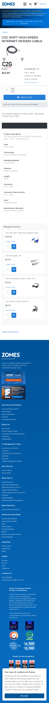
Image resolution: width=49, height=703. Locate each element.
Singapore (5, 568)
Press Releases (7, 537)
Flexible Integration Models (12, 461)
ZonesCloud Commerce (11, 453)
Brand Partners (8, 505)
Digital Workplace (8, 414)
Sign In (43, 4)
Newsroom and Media (11, 515)
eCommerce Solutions (10, 448)
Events (4, 532)
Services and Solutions (11, 405)
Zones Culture (7, 470)
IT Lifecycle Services (9, 419)
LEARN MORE (10, 241)
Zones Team (6, 473)
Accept (24, 696)
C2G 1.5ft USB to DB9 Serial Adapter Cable (21, 233)
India (3, 565)
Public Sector (7, 546)
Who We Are (7, 466)
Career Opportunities (9, 431)
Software (5, 495)
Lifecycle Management (10, 485)
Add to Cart (26, 97)
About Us (6, 425)
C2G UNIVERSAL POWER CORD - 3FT (20, 278)
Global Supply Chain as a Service (13, 492)
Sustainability (6, 439)
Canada (4, 560)
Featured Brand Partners (11, 509)
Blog (3, 524)
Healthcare (6, 549)
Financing (5, 436)
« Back (5, 32)
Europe (4, 563)
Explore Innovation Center (11, 534)
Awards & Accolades (9, 521)
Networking (6, 411)
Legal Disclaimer (10, 332)
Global (4, 556)
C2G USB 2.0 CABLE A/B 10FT (17, 301)
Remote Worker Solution (11, 487)
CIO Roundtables (8, 529)
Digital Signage (7, 498)
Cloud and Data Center (10, 409)
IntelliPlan (5, 456)
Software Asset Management (12, 500)
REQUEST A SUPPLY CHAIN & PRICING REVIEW (24, 22)
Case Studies (6, 526)
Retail (4, 551)
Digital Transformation (10, 490)
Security (5, 417)
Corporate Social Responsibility (13, 434)
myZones (5, 451)
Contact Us (6, 573)
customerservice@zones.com (13, 580)
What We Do (7, 478)
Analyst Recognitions (9, 518)
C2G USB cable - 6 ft (13, 256)
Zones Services (7, 482)
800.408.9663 (7, 577)
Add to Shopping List (31, 82)
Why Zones (6, 428)
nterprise (5, 458)
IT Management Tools (11, 444)
